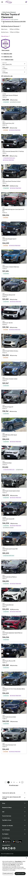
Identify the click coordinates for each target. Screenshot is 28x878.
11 (19, 782)
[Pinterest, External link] (14, 848)
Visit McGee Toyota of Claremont (10, 26)
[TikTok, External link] (3, 848)
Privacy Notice (18, 861)
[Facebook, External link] (6, 848)
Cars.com (13, 864)
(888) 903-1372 (8, 56)
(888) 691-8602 (9, 59)
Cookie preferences (8, 873)
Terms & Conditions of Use (7, 853)
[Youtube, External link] (9, 848)
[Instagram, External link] (11, 848)
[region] (14, 867)
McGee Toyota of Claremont (9, 12)
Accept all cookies (20, 873)
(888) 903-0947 (8, 53)
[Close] (26, 857)
